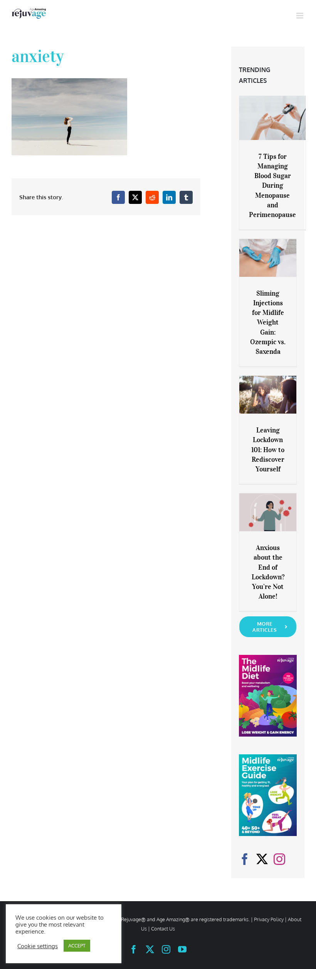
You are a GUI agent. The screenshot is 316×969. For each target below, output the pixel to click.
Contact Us (163, 928)
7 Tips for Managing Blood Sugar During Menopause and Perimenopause (272, 185)
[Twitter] (262, 859)
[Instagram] (279, 859)
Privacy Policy (269, 919)
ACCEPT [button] (77, 945)
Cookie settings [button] (37, 945)
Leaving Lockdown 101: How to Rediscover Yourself (267, 449)
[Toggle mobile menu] (300, 16)
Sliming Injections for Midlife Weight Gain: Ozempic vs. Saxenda (268, 322)
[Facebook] (244, 859)
